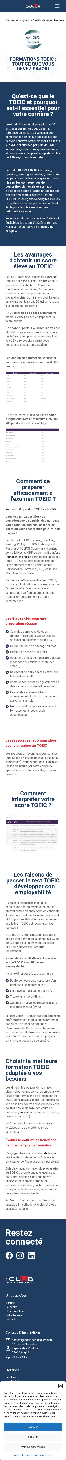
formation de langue (44, 1153)
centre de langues (35, 178)
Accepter (33, 1426)
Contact (10, 1319)
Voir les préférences (33, 1446)
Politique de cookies (22, 1455)
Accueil (10, 1303)
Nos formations (15, 1311)
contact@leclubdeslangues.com (32, 1340)
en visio (24, 1112)
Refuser (33, 1436)
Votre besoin (14, 1315)
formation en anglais (18, 557)
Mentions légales (43, 1455)
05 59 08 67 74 (21, 1357)
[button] (60, 1386)
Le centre (12, 1307)
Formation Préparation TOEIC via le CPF (31, 509)
